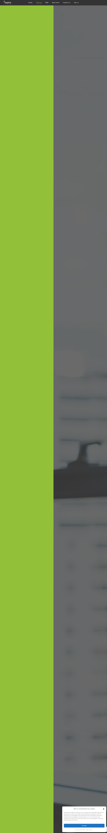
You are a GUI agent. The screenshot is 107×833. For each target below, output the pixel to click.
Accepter (84, 825)
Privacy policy (89, 829)
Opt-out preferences (80, 829)
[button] (103, 809)
